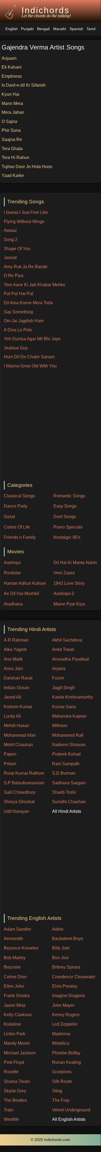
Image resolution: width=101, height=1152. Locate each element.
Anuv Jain (13, 668)
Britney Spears (66, 967)
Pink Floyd (14, 1062)
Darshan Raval (18, 678)
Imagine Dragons (68, 995)
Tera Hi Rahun (15, 157)
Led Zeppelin (64, 1024)
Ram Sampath (66, 763)
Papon (10, 754)
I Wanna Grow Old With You (30, 366)
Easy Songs (65, 506)
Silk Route (62, 1081)
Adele (57, 929)
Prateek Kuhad (66, 754)
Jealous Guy (16, 348)
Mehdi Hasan (16, 725)
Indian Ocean (16, 687)
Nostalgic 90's (66, 537)
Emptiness (12, 76)
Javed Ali (12, 697)
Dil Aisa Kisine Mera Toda (28, 302)
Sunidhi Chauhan (69, 801)
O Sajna (9, 121)
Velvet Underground (71, 1110)
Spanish (76, 29)
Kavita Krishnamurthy (72, 697)
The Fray (60, 1100)
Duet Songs (64, 516)
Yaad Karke (13, 175)
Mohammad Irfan (20, 735)
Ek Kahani (11, 67)
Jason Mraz (15, 1005)
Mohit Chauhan (18, 744)
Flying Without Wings (24, 221)
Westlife (11, 1119)
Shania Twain (17, 1081)
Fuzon (58, 678)
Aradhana (13, 604)
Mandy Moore (17, 1043)
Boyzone (12, 967)
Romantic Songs (69, 496)
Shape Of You (17, 248)
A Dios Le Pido (18, 330)
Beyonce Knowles (21, 948)
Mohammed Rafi (68, 735)
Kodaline (12, 1024)
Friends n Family (20, 537)
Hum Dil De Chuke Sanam (29, 357)
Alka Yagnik (15, 649)
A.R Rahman (16, 640)
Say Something (18, 312)
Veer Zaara (64, 572)
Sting (57, 1091)
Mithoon (59, 725)
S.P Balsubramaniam (24, 783)
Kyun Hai (10, 94)
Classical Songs (19, 496)
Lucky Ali (12, 716)
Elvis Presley (64, 986)
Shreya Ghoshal (19, 801)
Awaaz (10, 230)
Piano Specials (67, 527)
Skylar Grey (15, 1091)
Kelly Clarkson (18, 1014)
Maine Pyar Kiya (69, 604)
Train (8, 1110)
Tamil (90, 29)
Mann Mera (12, 103)
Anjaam (9, 58)
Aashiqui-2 (63, 593)
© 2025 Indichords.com (50, 1140)
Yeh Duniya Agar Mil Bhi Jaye (32, 338)
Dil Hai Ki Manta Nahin (75, 562)
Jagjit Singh (63, 687)
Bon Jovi (60, 957)
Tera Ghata (12, 148)
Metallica (60, 1043)
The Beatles (15, 1100)
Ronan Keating (66, 1062)
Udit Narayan (16, 811)
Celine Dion (15, 976)
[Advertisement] (50, 425)
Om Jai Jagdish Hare (24, 320)
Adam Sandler (17, 929)
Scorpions (61, 1071)
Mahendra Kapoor (69, 716)
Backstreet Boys (67, 938)
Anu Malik (13, 659)
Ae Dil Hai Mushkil (21, 593)
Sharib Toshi (64, 792)
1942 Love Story (69, 583)
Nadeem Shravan (69, 744)
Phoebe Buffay (66, 1053)
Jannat (10, 257)
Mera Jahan (13, 112)
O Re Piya (13, 275)
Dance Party (15, 506)
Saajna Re (12, 139)
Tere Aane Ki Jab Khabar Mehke (34, 284)
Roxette (11, 1071)
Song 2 (10, 239)
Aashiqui (12, 562)
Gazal (9, 516)
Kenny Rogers (66, 1014)
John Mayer (63, 1005)
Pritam (10, 763)
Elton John (14, 986)
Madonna (61, 1034)
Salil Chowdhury (19, 792)
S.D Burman (63, 773)
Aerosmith (13, 938)
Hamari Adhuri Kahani (25, 583)
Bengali (43, 29)
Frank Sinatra (17, 995)
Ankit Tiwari (63, 649)
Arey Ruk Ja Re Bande (26, 266)
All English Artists (68, 1119)
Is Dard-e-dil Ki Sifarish (24, 85)
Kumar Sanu (64, 706)
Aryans (59, 668)
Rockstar (12, 572)
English (11, 29)
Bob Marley (15, 957)
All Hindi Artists (66, 811)
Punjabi (27, 29)
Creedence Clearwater (73, 976)
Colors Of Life (17, 527)
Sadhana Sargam (69, 783)
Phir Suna (11, 130)
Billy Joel (61, 948)
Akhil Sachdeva (67, 640)
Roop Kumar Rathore (24, 773)
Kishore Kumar (18, 706)
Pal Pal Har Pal (18, 293)
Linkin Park (14, 1034)
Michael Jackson (20, 1053)
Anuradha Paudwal (70, 659)
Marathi (59, 29)
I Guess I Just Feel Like (26, 212)
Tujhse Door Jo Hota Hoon (27, 166)
